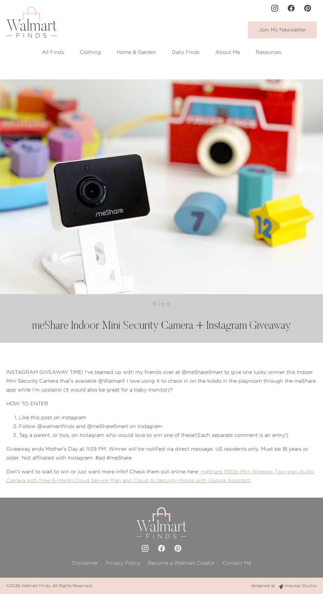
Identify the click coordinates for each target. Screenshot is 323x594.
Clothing (90, 52)
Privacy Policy (123, 563)
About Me (227, 52)
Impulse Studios (301, 585)
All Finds (53, 52)
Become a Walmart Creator (181, 563)
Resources (268, 52)
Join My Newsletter (282, 30)
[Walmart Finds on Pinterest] (307, 8)
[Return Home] (31, 22)
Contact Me (237, 563)
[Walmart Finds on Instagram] (274, 8)
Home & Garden (136, 52)
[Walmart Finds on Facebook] (291, 8)
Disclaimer (85, 563)
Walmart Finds (35, 585)
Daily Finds (186, 52)
